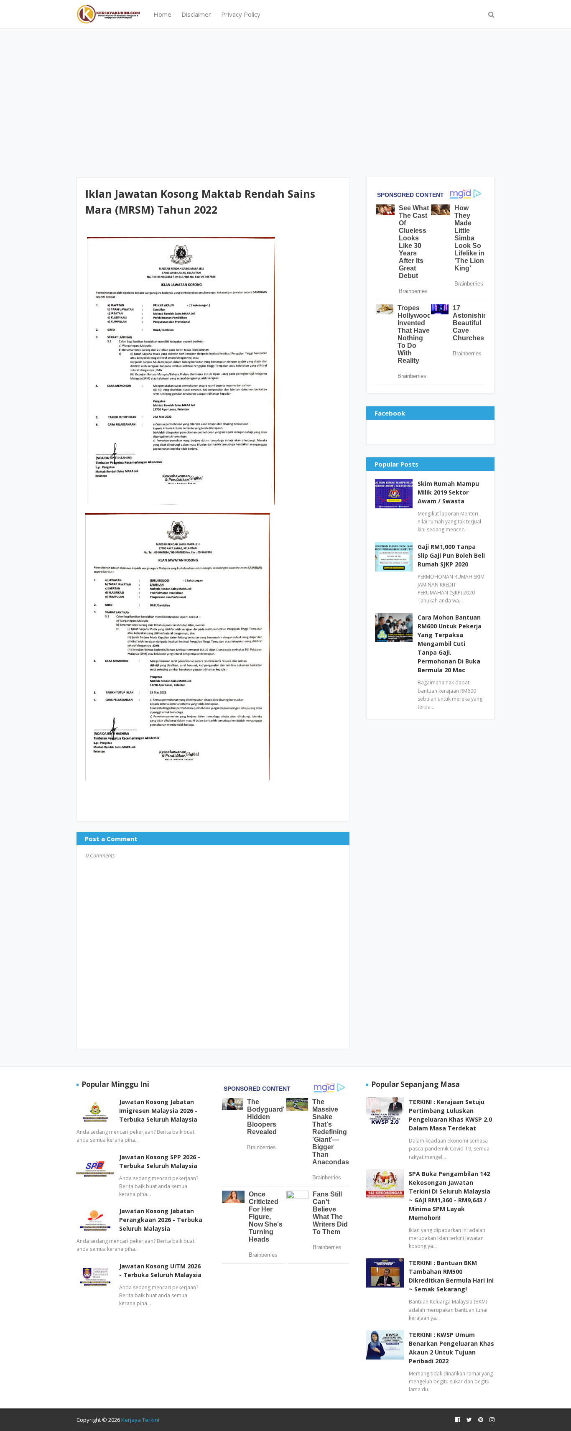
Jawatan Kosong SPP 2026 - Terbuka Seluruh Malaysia (159, 1161)
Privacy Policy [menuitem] (240, 14)
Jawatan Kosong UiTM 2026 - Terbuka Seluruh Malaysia (160, 1270)
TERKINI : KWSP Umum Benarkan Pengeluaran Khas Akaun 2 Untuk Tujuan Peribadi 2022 (451, 1348)
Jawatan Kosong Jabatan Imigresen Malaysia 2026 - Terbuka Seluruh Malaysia (158, 1110)
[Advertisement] (285, 102)
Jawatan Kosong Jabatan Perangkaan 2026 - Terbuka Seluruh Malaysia (160, 1219)
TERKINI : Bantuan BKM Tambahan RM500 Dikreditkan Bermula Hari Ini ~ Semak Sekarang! (451, 1276)
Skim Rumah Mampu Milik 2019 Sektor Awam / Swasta (448, 492)
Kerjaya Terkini (140, 1419)
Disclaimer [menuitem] (196, 14)
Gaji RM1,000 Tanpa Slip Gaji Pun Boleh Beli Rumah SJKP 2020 (451, 555)
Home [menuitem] (162, 14)
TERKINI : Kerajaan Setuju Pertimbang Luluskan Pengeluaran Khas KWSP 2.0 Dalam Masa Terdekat (450, 1115)
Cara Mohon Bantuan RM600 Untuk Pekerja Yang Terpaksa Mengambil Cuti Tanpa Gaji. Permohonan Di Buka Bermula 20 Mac (450, 643)
